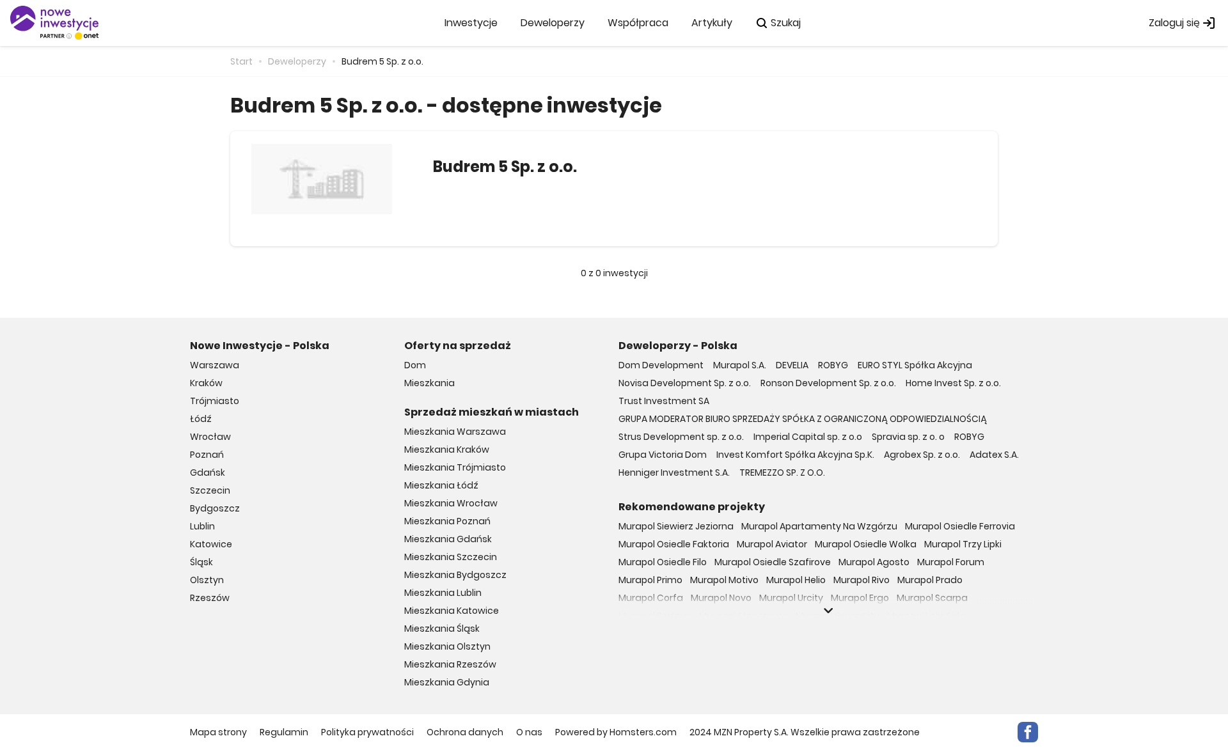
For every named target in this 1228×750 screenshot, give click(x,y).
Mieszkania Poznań (447, 521)
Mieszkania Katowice (451, 610)
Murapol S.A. (739, 365)
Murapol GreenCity (837, 615)
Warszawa (214, 365)
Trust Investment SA (663, 401)
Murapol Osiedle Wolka (866, 544)
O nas (529, 732)
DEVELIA (792, 365)
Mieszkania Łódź (441, 485)
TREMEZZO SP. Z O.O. (782, 472)
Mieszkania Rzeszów (450, 664)
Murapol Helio (796, 580)
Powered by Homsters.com (616, 732)
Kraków (206, 383)
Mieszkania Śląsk (442, 628)
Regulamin (284, 732)
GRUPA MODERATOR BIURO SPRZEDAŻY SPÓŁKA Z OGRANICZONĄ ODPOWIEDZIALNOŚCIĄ (802, 418)
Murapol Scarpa (932, 597)
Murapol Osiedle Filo (662, 562)
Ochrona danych (465, 732)
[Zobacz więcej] (828, 610)
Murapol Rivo (861, 580)
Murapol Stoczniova (743, 615)
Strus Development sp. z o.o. (681, 436)
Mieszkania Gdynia (446, 682)
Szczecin (210, 490)
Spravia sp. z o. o (908, 436)
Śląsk (201, 562)
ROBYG (833, 365)
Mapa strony (218, 732)
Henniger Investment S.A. (674, 472)
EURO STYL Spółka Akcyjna (915, 365)
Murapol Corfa (650, 597)
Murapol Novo (721, 597)
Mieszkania (429, 383)
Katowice (211, 544)
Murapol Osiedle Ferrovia (960, 526)
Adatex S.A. (994, 454)
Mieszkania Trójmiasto (455, 467)
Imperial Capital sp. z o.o (807, 436)
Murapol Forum (950, 562)
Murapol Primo (650, 580)
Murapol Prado (930, 580)
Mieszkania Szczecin (450, 557)
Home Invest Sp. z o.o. (953, 383)
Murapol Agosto (873, 562)
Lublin (202, 526)
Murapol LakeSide (926, 615)
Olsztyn (207, 580)
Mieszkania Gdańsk (448, 539)
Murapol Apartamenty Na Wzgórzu (819, 526)
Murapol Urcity (791, 597)
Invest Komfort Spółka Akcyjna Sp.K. (795, 454)
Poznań (207, 454)
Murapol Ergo (860, 597)
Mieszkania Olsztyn (447, 646)
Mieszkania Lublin (443, 592)
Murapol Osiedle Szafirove (772, 562)
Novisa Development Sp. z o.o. (684, 383)
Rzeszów (210, 597)
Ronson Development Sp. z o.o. (828, 383)
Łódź (201, 418)
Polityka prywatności (367, 732)
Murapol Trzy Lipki (963, 544)
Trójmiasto (214, 401)
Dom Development (661, 365)
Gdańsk (207, 472)
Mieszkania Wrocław (451, 503)
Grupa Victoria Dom (662, 454)
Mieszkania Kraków (446, 449)
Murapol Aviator (772, 544)
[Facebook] (1028, 732)
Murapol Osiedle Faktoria (673, 544)
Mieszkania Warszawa (455, 431)
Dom (415, 365)
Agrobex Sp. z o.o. (922, 454)
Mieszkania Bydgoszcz (455, 574)
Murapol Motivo (724, 580)
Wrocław (210, 436)
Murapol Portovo (654, 615)
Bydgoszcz (215, 508)
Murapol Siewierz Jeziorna (676, 526)
